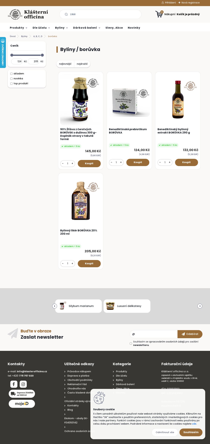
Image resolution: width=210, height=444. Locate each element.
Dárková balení (85, 28)
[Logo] (28, 14)
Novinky (134, 28)
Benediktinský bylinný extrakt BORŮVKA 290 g (174, 131)
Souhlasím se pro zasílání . (165, 343)
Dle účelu (40, 28)
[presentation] (54, 306)
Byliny (60, 28)
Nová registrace (191, 2)
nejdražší (82, 63)
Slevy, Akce (114, 28)
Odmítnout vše (165, 432)
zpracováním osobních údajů (167, 341)
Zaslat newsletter (42, 337)
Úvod (12, 36)
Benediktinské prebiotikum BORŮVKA (128, 131)
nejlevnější (65, 63)
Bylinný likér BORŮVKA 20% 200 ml (78, 232)
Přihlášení (170, 2)
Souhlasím (191, 432)
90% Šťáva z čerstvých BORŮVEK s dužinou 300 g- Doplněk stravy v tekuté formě (78, 134)
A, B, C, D (37, 36)
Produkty (17, 28)
